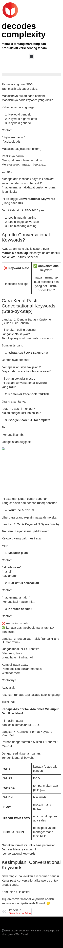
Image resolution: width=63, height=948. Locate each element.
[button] (31, 56)
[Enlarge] (57, 451)
